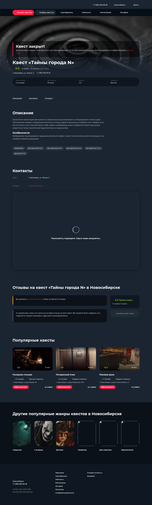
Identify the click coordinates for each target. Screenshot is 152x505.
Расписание (105, 12)
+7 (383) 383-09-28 (43, 73)
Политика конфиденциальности (64, 491)
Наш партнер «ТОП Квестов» (23, 492)
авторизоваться (34, 299)
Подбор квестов (46, 12)
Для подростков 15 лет (54, 148)
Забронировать (20, 387)
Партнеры (59, 473)
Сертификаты (66, 12)
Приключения (18, 148)
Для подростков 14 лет (35, 148)
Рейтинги (86, 12)
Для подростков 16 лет (74, 148)
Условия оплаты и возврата (94, 474)
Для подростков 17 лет (93, 148)
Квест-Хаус (44, 69)
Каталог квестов (24, 12)
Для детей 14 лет (19, 153)
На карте (124, 12)
